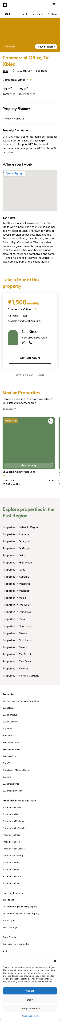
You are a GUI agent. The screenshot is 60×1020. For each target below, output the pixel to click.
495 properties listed (34, 337)
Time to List (8, 900)
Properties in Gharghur (17, 541)
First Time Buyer (10, 927)
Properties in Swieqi (15, 647)
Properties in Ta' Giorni (17, 654)
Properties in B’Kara (12, 807)
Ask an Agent (9, 920)
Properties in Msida (14, 597)
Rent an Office (9, 756)
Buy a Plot (7, 729)
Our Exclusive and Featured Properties (21, 701)
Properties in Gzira (14, 555)
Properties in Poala (11, 869)
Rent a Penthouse (11, 742)
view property (31, 465)
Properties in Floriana (16, 534)
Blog (5, 951)
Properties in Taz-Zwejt (17, 661)
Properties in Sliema (15, 633)
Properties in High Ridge (17, 562)
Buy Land (7, 777)
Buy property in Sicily (12, 791)
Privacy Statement (30, 1016)
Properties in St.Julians (17, 640)
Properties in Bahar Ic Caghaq (21, 527)
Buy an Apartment (11, 722)
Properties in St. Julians (14, 849)
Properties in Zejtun (12, 883)
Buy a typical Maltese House (16, 770)
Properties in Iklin (11, 863)
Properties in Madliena (16, 583)
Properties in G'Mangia (16, 548)
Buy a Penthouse (11, 715)
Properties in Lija (10, 814)
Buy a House (9, 708)
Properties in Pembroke (17, 612)
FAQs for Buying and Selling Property (20, 907)
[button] (55, 961)
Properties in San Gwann (18, 626)
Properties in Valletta (15, 668)
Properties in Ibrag (14, 569)
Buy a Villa (7, 763)
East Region (15, 515)
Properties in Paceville (16, 605)
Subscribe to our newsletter (16, 944)
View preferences (30, 1008)
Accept (30, 990)
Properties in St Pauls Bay (15, 828)
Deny (30, 999)
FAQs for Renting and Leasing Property (21, 914)
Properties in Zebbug (13, 856)
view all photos (46, 46)
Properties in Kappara (16, 576)
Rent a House (9, 735)
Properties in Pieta (14, 619)
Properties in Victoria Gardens (21, 675)
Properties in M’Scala (13, 876)
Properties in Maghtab (16, 590)
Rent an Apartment (11, 749)
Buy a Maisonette (11, 784)
